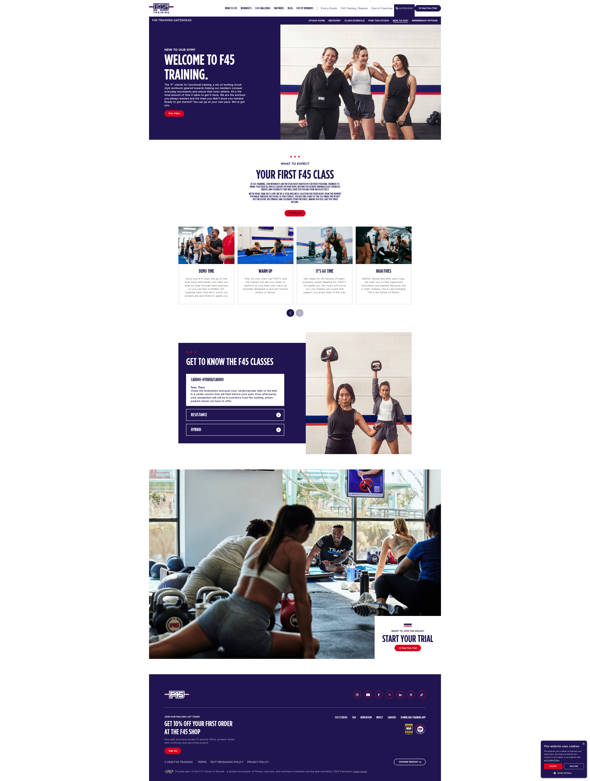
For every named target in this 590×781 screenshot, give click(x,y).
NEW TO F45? (400, 20)
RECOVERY (334, 20)
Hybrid (196, 429)
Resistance (199, 415)
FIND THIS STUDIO (378, 20)
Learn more (360, 771)
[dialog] (564, 759)
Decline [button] (574, 766)
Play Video (174, 113)
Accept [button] (553, 766)
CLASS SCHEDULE (354, 20)
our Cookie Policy (551, 760)
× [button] (583, 744)
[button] (564, 773)
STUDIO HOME (317, 20)
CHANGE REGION (408, 761)
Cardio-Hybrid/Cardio (207, 379)
